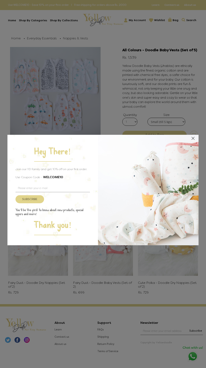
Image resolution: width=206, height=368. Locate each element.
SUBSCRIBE (29, 199)
